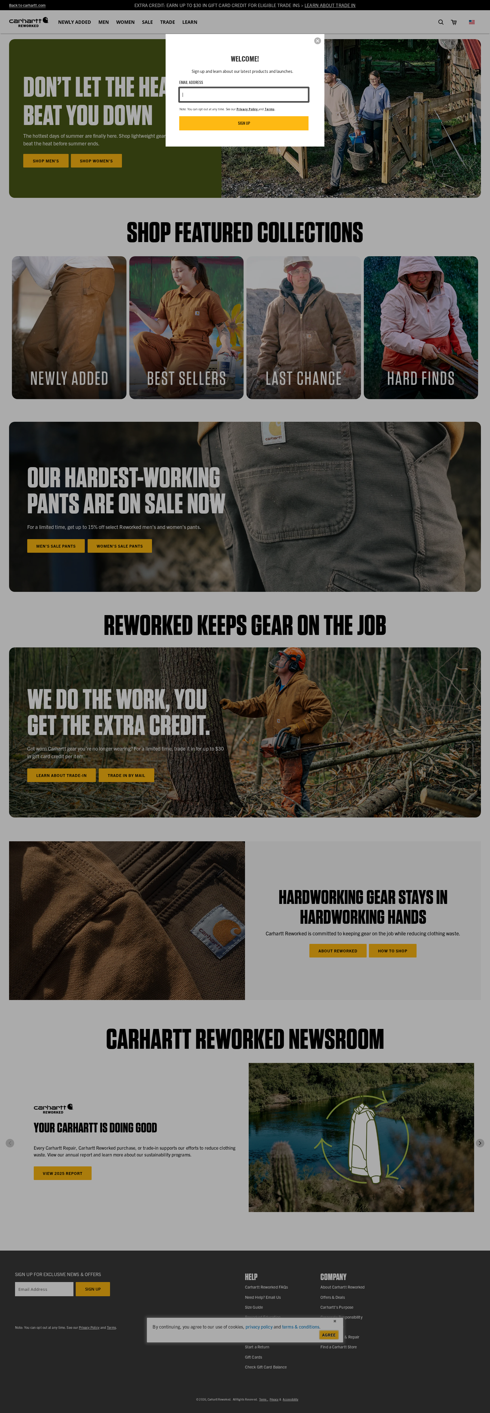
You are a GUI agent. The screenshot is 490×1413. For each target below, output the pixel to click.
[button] (317, 40)
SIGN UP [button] (244, 123)
